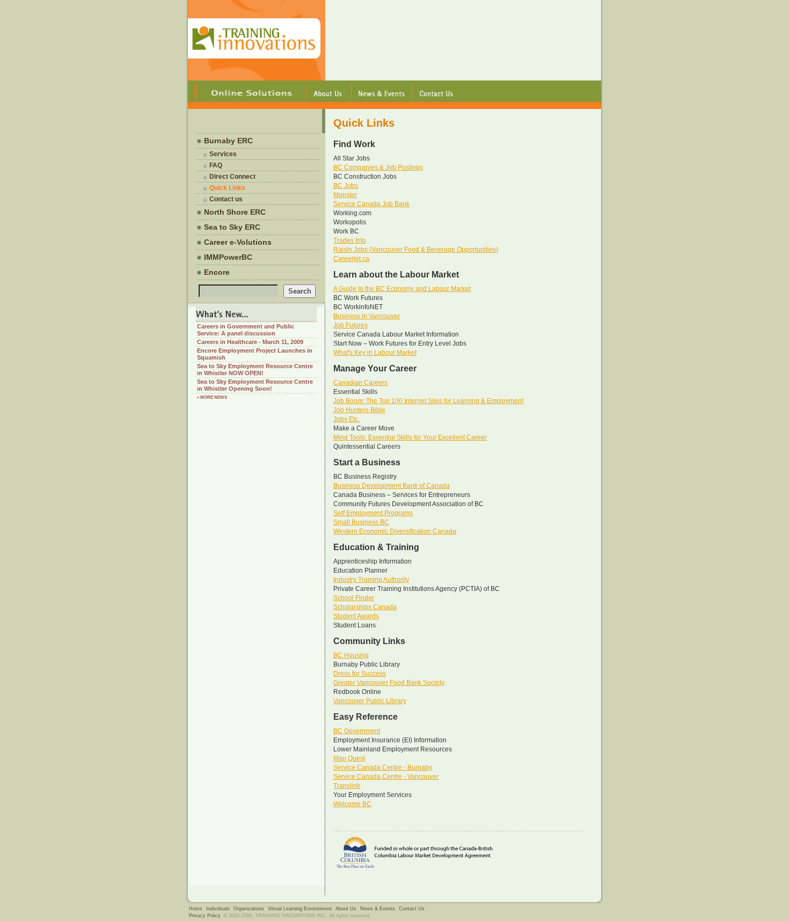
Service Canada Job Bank (371, 204)
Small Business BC (361, 522)
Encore (217, 272)
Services (223, 154)
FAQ (215, 165)
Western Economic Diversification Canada (394, 531)
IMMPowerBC (228, 257)
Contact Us (412, 908)
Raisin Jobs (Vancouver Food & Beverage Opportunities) (415, 249)
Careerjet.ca (351, 258)
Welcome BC (352, 804)
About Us (345, 908)
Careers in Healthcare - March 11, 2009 (250, 342)
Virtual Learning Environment (300, 908)
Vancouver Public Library (369, 701)
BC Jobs (345, 185)
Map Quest (349, 758)
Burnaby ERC (228, 140)
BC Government (356, 731)
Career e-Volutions (238, 242)
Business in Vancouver (366, 316)
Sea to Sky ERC (232, 227)
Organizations (248, 908)
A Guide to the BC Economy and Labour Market (402, 289)
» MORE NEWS (212, 397)
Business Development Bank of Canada (391, 485)
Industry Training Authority (371, 579)
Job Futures (350, 325)
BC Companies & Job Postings (378, 167)
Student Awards (356, 616)
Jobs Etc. (346, 419)
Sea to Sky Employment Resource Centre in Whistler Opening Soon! (255, 385)
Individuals (218, 908)
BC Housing (351, 655)
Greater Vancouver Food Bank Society (388, 682)
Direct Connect (232, 176)
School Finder (353, 598)
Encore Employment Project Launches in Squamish (254, 354)
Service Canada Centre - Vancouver (386, 776)
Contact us (226, 199)
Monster (345, 195)
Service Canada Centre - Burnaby (382, 767)
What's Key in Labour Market (375, 352)
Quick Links (227, 188)
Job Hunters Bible (359, 410)
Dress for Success (359, 673)
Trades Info (349, 240)
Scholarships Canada (365, 607)
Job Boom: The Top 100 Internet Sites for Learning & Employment (428, 401)
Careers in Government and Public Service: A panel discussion (245, 330)
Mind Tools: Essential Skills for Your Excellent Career (410, 437)
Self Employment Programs (373, 513)
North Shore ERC (235, 212)
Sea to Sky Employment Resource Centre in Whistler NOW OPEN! (255, 369)
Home (195, 908)
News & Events (377, 908)
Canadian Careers (360, 382)
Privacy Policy (205, 915)
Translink (346, 786)
